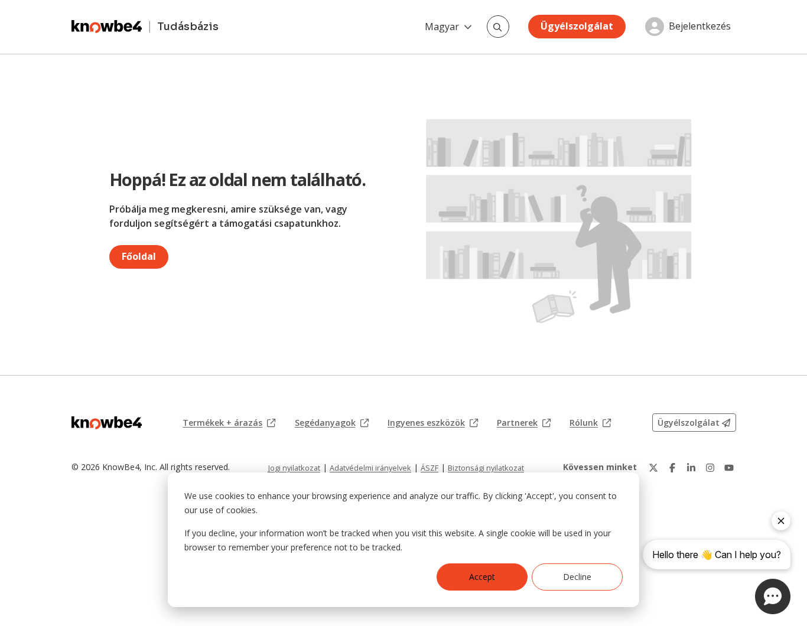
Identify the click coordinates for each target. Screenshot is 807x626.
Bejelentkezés (700, 26)
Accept (482, 576)
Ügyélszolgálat (577, 25)
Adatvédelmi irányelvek (370, 468)
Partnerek (524, 423)
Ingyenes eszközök (433, 423)
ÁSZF (429, 468)
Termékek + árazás (229, 423)
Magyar (442, 26)
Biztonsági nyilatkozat (486, 468)
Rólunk (590, 423)
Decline (577, 576)
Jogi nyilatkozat (294, 468)
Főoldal (139, 256)
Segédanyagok (332, 423)
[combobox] (498, 26)
